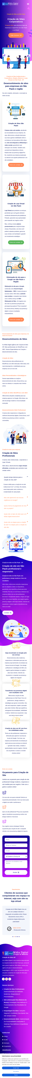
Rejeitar (16, 1075)
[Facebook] (6, 979)
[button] (28, 4)
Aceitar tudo (16, 1068)
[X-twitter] (9, 979)
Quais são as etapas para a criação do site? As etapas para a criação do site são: (15, 524)
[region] (16, 1066)
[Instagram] (3, 979)
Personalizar (16, 1071)
